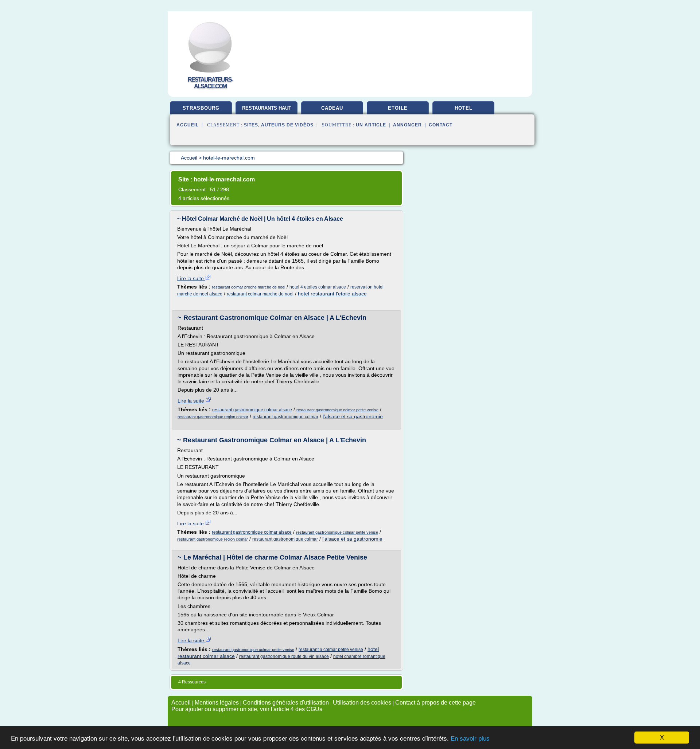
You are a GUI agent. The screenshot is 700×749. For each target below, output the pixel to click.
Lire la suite (191, 278)
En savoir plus (470, 738)
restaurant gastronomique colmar (285, 416)
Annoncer (407, 125)
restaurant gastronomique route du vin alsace (284, 656)
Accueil (187, 125)
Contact (440, 125)
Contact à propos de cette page (435, 702)
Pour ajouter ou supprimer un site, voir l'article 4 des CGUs (246, 709)
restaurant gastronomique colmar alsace (252, 409)
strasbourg (201, 108)
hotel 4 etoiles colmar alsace (317, 287)
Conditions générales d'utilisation (286, 702)
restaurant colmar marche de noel (260, 294)
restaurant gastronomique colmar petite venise (337, 410)
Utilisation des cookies (362, 702)
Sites (251, 125)
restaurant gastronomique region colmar (213, 417)
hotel (463, 108)
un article (371, 125)
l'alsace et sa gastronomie (353, 416)
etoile (398, 108)
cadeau (332, 108)
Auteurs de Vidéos (287, 125)
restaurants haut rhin (266, 110)
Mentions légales (217, 702)
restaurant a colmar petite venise (331, 649)
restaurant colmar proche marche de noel (248, 287)
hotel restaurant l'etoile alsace (332, 294)
